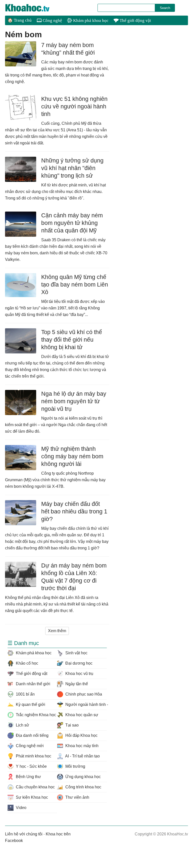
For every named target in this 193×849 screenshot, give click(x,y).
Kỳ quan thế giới (30, 704)
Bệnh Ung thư (28, 777)
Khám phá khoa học (90, 20)
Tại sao (71, 725)
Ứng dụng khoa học (82, 777)
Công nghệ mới (29, 746)
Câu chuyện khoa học (35, 787)
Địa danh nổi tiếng (32, 735)
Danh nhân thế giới (32, 684)
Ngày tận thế (76, 684)
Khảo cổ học (26, 663)
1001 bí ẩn (25, 694)
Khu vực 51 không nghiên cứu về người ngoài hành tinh (74, 106)
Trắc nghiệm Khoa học (35, 715)
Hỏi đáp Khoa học (81, 735)
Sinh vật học (75, 653)
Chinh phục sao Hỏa (83, 694)
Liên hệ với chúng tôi (23, 834)
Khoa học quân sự (81, 715)
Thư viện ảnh (76, 797)
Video (20, 807)
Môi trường (74, 766)
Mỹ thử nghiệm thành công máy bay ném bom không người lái (72, 456)
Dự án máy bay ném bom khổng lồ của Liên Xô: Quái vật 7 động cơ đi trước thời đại (74, 576)
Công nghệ (52, 20)
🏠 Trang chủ (20, 20)
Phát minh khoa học (33, 756)
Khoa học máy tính (81, 746)
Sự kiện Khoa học (31, 797)
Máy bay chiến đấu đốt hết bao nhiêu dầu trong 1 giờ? (74, 511)
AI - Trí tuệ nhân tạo (82, 756)
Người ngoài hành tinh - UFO (85, 704)
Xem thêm (57, 631)
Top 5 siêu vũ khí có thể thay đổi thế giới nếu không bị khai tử (71, 339)
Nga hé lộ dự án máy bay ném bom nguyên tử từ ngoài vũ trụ (73, 401)
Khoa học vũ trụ (78, 673)
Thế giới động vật (135, 20)
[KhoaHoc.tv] (32, 8)
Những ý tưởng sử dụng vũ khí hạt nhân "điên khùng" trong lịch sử (72, 168)
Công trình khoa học (82, 787)
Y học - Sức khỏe (31, 766)
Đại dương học (78, 663)
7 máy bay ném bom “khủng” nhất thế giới (68, 49)
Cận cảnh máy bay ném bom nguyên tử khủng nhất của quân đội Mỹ (72, 223)
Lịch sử (22, 725)
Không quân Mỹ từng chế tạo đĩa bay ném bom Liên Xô (74, 284)
